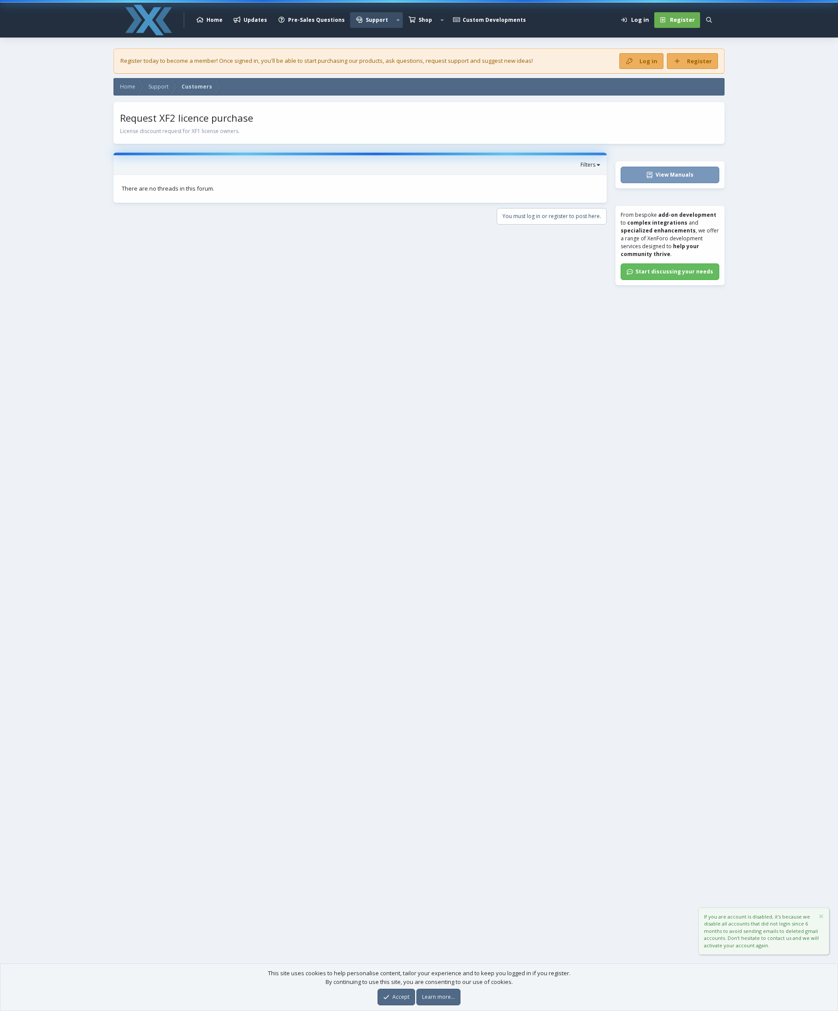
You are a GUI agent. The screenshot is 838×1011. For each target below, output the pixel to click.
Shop (425, 20)
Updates (255, 20)
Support (377, 20)
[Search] (709, 20)
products (371, 61)
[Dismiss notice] (820, 917)
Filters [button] (587, 164)
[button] (398, 20)
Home (214, 20)
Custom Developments (494, 20)
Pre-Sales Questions (316, 20)
